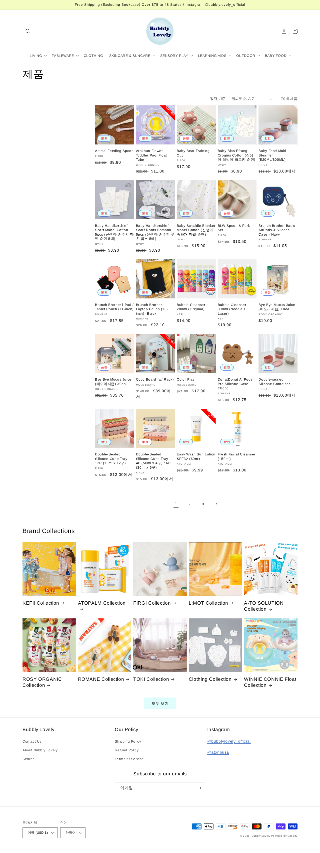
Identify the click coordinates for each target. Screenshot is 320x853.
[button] (28, 31)
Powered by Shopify (284, 835)
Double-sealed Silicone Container (274, 382)
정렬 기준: (218, 99)
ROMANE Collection (101, 679)
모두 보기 (160, 703)
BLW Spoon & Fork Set (234, 228)
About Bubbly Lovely (40, 750)
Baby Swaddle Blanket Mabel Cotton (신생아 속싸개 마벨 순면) (196, 230)
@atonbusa (218, 752)
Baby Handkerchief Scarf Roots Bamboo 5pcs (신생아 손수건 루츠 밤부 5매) (155, 232)
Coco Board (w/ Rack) (155, 379)
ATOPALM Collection (102, 603)
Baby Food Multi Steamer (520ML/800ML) (272, 155)
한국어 (71, 832)
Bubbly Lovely (261, 835)
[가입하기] (199, 788)
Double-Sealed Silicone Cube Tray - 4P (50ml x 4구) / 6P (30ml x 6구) (153, 460)
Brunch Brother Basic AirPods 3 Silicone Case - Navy (276, 230)
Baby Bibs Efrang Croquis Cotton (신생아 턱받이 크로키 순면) (237, 155)
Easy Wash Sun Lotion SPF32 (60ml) (196, 456)
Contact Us (32, 741)
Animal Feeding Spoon (114, 151)
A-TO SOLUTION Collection (264, 606)
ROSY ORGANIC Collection (42, 682)
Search (28, 759)
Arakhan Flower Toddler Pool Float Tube (151, 155)
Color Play (185, 379)
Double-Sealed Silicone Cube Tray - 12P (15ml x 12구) (112, 458)
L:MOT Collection (208, 603)
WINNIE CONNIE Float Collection (270, 682)
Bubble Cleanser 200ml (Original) (191, 307)
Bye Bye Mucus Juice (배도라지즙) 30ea (113, 382)
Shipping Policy (128, 741)
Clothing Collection (210, 679)
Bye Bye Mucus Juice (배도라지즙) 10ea (276, 307)
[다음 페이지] (216, 504)
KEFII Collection (40, 603)
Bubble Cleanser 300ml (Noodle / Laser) (232, 309)
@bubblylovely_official (229, 741)
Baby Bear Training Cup (193, 153)
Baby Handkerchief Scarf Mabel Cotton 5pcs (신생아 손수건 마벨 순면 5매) (114, 232)
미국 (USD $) (38, 832)
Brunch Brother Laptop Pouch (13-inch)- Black (152, 309)
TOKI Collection (151, 679)
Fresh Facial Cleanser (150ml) (237, 456)
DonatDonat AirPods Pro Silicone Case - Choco (235, 384)
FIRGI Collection (152, 603)
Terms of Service (129, 759)
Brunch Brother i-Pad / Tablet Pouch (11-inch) (114, 307)
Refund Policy (126, 750)
